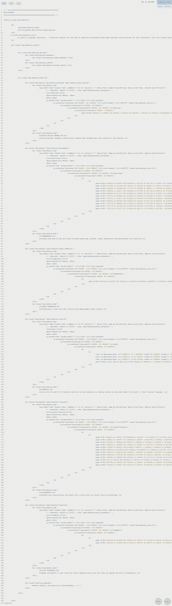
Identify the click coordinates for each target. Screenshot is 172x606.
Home (160, 6)
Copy (158, 601)
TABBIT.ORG (164, 2)
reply (167, 601)
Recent (168, 6)
